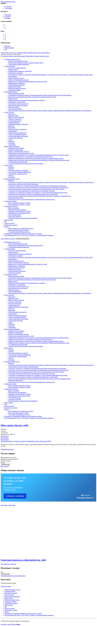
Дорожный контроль (33, 441)
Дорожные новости (19, 441)
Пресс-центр (14, 425)
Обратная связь (6, 586)
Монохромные (9, 48)
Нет (6, 49)
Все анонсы (4, 438)
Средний (7, 16)
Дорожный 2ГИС (45, 441)
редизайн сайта (10, 624)
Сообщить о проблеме (15, 496)
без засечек (8, 6)
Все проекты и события (8, 564)
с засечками (8, 8)
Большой (7, 18)
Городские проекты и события (23, 560)
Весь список (5, 439)
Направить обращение (8, 505)
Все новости (5, 436)
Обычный (8, 14)
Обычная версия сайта (8, 1)
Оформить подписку (7, 449)
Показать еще (5, 464)
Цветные (7, 46)
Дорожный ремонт (7, 441)
